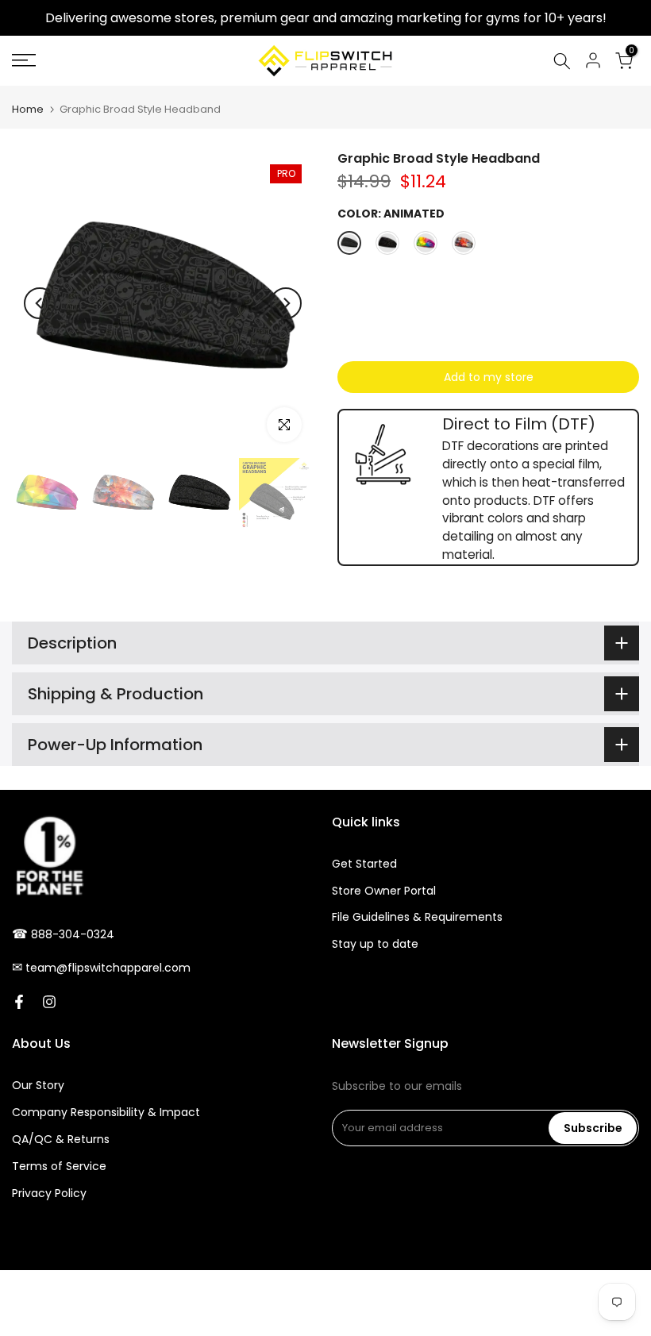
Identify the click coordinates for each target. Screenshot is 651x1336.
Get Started (364, 864)
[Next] (286, 303)
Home (28, 109)
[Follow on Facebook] (19, 1001)
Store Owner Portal (384, 891)
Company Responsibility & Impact (106, 1112)
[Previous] (40, 303)
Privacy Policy (49, 1193)
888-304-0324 (72, 934)
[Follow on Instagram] (49, 1001)
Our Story (38, 1085)
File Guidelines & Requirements (417, 917)
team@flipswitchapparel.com (108, 968)
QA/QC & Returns (61, 1139)
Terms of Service (59, 1166)
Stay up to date (375, 944)
